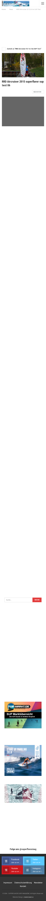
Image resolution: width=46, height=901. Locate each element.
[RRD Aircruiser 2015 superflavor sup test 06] (23, 142)
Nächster (37, 92)
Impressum (7, 883)
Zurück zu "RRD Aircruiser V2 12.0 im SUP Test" (24, 49)
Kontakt (23, 886)
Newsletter (38, 883)
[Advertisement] (23, 28)
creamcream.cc (28, 897)
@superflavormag (28, 849)
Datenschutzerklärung (23, 883)
